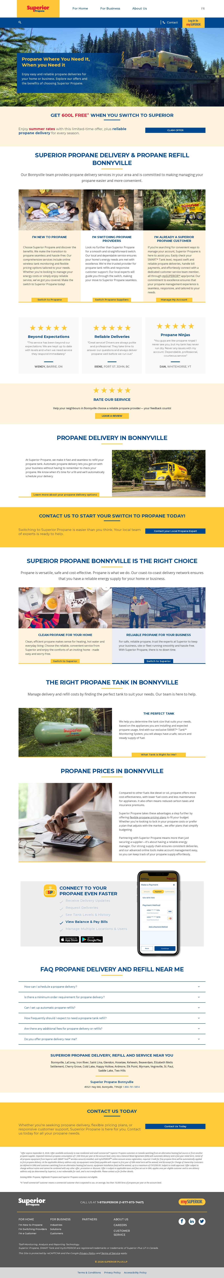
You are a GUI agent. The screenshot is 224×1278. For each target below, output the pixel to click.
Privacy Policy (112, 1272)
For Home (80, 8)
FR (203, 8)
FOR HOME (26, 1219)
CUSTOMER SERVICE (122, 1233)
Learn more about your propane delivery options (65, 494)
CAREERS (120, 1225)
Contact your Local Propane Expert (175, 531)
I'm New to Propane (30, 1224)
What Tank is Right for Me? (158, 754)
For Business (110, 8)
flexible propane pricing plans (148, 817)
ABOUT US (121, 1219)
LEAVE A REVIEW (112, 415)
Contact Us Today (175, 1126)
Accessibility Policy (135, 1272)
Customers (56, 1233)
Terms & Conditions (89, 1272)
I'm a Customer (27, 1233)
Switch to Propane (50, 299)
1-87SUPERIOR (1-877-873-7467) (120, 1202)
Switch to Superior (65, 661)
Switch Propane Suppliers (112, 299)
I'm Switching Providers (33, 1229)
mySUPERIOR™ (171, 276)
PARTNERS (89, 1219)
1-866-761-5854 (131, 1086)
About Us (139, 8)
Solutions (55, 1229)
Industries (56, 1224)
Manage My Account (174, 299)
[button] (20, 22)
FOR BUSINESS (60, 1219)
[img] (69, 939)
